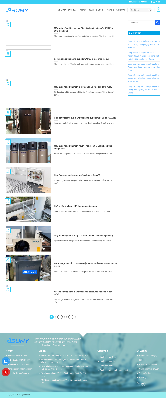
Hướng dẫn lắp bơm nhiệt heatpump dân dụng (75, 206)
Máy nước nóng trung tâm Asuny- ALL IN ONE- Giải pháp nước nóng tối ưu (83, 147)
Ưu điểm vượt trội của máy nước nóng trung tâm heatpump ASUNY (85, 118)
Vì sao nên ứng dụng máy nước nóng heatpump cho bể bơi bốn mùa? (83, 293)
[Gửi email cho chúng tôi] (159, 2)
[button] (158, 9)
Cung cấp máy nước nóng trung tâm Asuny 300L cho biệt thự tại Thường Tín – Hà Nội (143, 78)
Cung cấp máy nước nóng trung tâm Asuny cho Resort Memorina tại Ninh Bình (144, 67)
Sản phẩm (72, 10)
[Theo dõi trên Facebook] (151, 2)
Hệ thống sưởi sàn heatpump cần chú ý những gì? (77, 175)
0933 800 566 (23, 364)
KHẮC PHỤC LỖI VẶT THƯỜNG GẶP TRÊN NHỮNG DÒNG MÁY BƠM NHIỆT (85, 265)
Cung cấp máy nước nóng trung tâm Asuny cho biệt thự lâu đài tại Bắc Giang (143, 89)
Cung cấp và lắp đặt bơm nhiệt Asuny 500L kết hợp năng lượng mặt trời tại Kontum (144, 44)
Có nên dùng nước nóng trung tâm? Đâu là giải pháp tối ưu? (81, 59)
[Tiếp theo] (74, 317)
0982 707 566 (21, 355)
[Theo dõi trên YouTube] (143, 384)
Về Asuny (62, 10)
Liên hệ (142, 360)
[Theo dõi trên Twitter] (156, 2)
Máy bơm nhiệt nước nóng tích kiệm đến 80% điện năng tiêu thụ (83, 235)
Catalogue (120, 10)
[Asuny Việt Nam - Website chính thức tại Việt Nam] (17, 9)
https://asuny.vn (23, 373)
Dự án (91, 10)
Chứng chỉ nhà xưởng (105, 10)
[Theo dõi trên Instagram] (154, 2)
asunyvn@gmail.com (23, 369)
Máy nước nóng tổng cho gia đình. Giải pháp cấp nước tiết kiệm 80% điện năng (83, 29)
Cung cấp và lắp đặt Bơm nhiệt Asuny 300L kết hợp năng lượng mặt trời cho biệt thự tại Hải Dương (143, 55)
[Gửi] (149, 10)
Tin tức (83, 10)
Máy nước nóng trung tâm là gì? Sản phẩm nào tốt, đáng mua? (83, 87)
